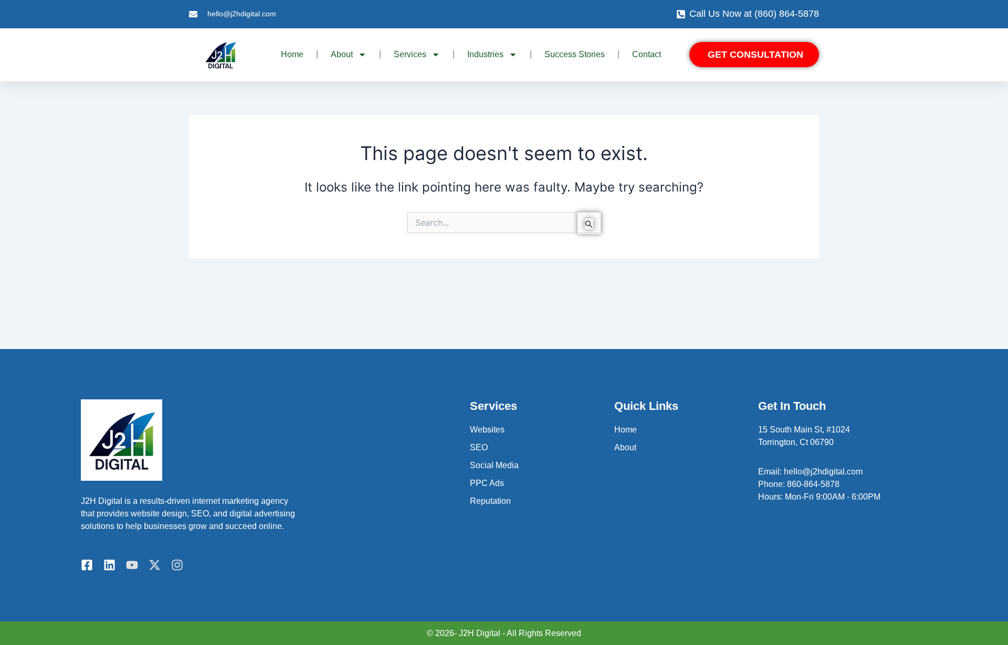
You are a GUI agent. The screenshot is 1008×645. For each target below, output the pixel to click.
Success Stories (574, 54)
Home (292, 54)
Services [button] (410, 54)
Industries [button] (485, 54)
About (625, 447)
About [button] (342, 54)
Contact (646, 54)
